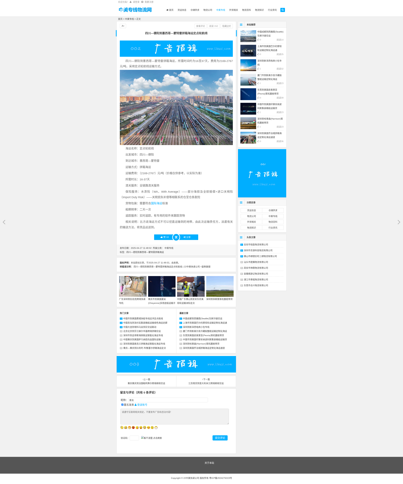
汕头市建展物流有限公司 (256, 262)
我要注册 (149, 2)
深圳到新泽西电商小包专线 (196, 327)
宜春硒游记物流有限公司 (256, 273)
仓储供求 (194, 10)
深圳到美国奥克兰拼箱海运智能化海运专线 (144, 343)
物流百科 (246, 10)
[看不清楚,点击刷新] (151, 438)
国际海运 (156, 203)
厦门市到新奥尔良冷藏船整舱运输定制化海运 (205, 331)
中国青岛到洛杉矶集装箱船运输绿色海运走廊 (145, 322)
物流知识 (259, 10)
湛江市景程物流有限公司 (256, 279)
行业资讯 (272, 10)
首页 (170, 10)
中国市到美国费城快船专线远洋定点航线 (143, 318)
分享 (188, 237)
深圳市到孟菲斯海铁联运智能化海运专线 (143, 335)
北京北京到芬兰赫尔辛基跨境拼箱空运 (142, 331)
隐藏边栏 (226, 26)
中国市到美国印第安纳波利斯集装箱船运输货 (205, 339)
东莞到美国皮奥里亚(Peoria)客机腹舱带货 (203, 335)
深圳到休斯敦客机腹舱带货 (219, 299)
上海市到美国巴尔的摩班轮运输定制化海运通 (205, 322)
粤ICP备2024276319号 (220, 478)
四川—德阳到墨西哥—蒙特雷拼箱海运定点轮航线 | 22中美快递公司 (167, 266)
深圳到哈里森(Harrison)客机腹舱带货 (201, 343)
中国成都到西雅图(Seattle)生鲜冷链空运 (202, 318)
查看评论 (200, 26)
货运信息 (182, 10)
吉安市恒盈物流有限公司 (256, 244)
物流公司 (207, 10)
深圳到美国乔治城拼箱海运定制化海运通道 (204, 348)
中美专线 (220, 10)
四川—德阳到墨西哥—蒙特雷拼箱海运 (145, 252)
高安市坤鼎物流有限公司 (256, 268)
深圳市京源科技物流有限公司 (258, 250)
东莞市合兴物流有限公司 (256, 285)
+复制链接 (205, 266)
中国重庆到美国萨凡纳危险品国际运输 (142, 339)
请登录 (136, 2)
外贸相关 (233, 10)
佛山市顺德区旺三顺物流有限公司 (260, 256)
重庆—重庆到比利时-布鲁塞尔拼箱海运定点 (144, 348)
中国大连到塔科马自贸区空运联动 (139, 327)
